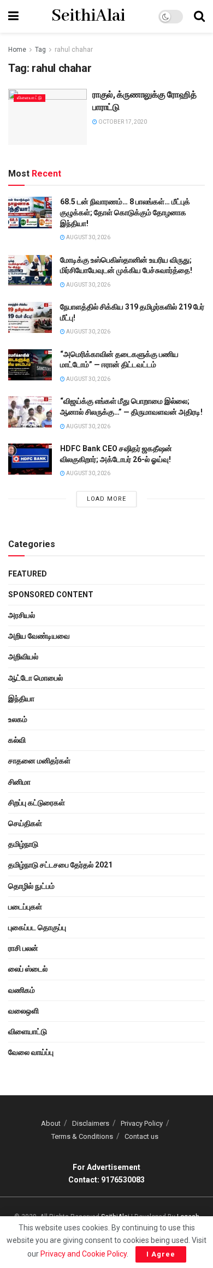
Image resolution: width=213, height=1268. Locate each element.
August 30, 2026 (87, 237)
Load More (106, 498)
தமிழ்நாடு (23, 844)
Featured (27, 573)
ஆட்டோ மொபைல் (35, 678)
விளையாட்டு (29, 97)
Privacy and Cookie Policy (83, 1253)
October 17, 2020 (122, 122)
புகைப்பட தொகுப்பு (37, 927)
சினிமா (19, 782)
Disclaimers (90, 1123)
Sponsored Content (50, 594)
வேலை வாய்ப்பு (31, 1052)
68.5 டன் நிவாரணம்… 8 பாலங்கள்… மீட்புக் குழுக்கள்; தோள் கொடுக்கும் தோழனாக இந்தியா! (125, 212)
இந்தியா (21, 698)
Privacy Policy (142, 1123)
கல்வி (17, 740)
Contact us (141, 1136)
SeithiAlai (88, 16)
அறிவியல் (23, 656)
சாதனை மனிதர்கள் (39, 760)
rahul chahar (74, 49)
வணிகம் (21, 990)
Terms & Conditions (82, 1136)
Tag (40, 49)
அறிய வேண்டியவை (39, 636)
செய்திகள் (25, 823)
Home (17, 49)
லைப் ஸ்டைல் (28, 968)
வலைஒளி (23, 1010)
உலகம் (17, 719)
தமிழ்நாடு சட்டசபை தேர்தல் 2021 (60, 864)
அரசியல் (21, 615)
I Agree (160, 1254)
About (51, 1123)
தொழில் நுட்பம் (31, 886)
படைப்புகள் (25, 906)
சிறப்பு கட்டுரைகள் (36, 802)
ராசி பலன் (23, 948)
